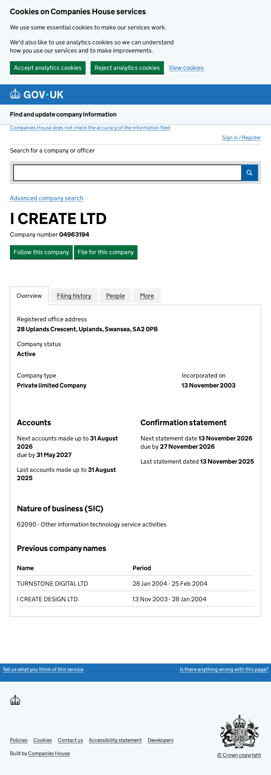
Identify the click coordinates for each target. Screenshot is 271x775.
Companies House (49, 753)
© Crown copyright (239, 755)
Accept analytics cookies (48, 67)
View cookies (186, 68)
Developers (161, 740)
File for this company (106, 252)
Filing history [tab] (74, 295)
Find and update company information (63, 114)
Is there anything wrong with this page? (224, 669)
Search (250, 172)
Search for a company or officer (52, 150)
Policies (18, 740)
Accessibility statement (115, 740)
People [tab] (115, 295)
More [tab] (147, 295)
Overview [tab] (29, 295)
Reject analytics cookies (127, 67)
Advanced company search (46, 198)
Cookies (42, 740)
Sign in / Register (241, 137)
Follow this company (41, 252)
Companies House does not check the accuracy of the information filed (90, 127)
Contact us (70, 740)
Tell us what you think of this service (43, 669)
